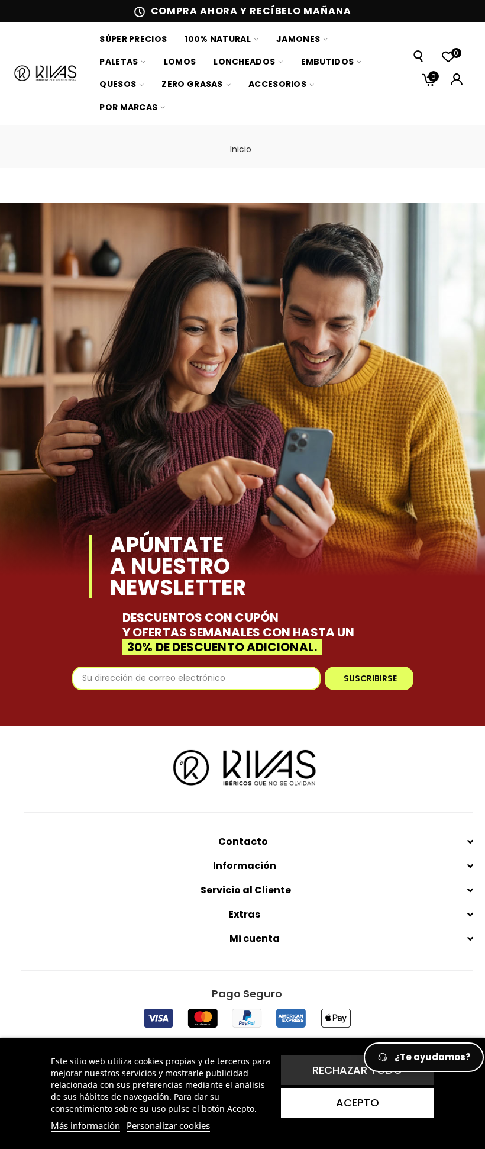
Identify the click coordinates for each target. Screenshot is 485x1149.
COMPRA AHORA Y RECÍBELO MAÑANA (251, 11)
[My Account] (457, 79)
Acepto (357, 1102)
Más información (85, 1125)
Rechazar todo (357, 1070)
